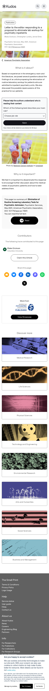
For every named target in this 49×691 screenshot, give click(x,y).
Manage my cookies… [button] (11, 686)
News (4, 623)
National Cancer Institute (23, 166)
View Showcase (24, 317)
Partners (5, 632)
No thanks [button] (39, 686)
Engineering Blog (9, 629)
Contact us (6, 610)
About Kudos (7, 620)
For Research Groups (11, 651)
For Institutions (8, 649)
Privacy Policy (8, 587)
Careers (5, 626)
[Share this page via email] (7, 274)
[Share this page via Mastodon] (35, 274)
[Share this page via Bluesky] (14, 274)
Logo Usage (7, 590)
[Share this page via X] (24, 283)
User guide (6, 604)
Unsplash (39, 166)
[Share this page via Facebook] (21, 274)
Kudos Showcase (9, 654)
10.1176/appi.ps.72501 (16, 47)
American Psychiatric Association (17, 60)
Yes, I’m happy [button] (26, 686)
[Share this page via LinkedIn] (28, 274)
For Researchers (9, 643)
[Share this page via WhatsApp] (42, 274)
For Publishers (8, 646)
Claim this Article (24, 258)
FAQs (4, 607)
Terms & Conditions (10, 584)
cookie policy (11, 670)
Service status (8, 601)
